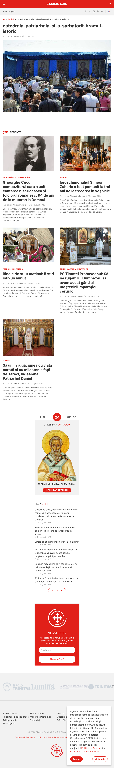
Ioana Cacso (18, 283)
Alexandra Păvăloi (20, 205)
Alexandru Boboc (77, 196)
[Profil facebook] (85, 11)
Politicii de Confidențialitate (84, 751)
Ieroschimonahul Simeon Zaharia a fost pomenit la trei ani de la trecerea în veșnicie (85, 186)
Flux (41, 503)
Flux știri (57, 591)
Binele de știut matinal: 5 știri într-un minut (57, 541)
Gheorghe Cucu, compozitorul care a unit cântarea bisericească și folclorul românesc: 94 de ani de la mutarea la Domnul (28, 191)
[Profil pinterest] (98, 11)
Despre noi (20, 737)
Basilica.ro (57, 4)
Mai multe (100, 759)
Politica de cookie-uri (63, 737)
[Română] (109, 11)
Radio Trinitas (10, 713)
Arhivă (11, 19)
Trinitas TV (62, 713)
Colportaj (35, 720)
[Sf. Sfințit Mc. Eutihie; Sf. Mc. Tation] (57, 455)
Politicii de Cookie (91, 748)
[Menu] (3, 4)
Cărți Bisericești (65, 720)
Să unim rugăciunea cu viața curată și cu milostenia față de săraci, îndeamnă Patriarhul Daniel (27, 372)
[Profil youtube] (102, 11)
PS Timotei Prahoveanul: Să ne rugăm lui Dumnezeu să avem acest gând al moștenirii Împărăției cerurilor (84, 282)
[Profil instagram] (94, 11)
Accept (76, 759)
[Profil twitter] (89, 11)
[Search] (110, 4)
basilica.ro (17, 36)
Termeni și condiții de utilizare (39, 737)
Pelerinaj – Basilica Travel (16, 716)
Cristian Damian (76, 296)
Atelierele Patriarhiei (40, 716)
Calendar (57, 424)
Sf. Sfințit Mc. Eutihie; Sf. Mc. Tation (56, 484)
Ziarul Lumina (37, 713)
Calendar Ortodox (57, 490)
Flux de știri (9, 11)
